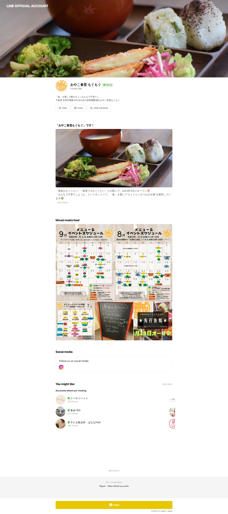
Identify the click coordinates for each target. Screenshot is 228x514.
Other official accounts (118, 486)
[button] (78, 108)
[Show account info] (107, 85)
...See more (62, 202)
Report (102, 486)
